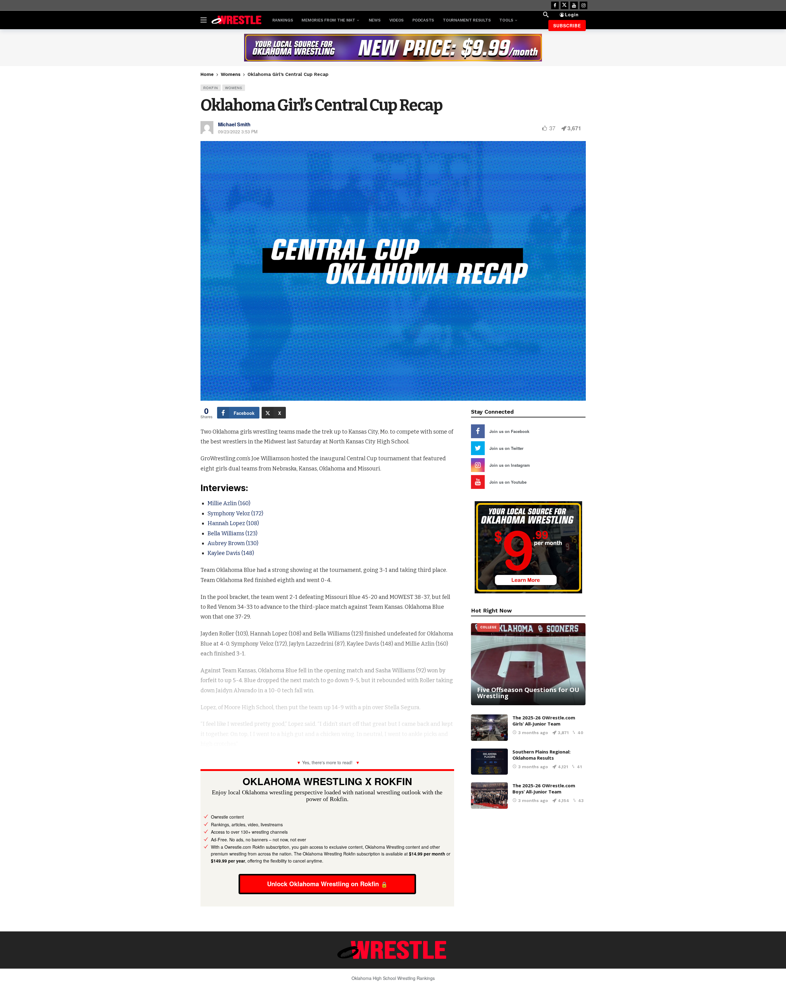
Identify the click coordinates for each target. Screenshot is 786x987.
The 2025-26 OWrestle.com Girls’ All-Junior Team (543, 720)
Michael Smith (234, 124)
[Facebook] (555, 5)
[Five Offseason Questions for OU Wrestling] (528, 664)
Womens (233, 87)
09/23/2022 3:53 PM (238, 131)
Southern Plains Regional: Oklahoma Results (541, 755)
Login (572, 14)
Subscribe (567, 25)
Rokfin (210, 87)
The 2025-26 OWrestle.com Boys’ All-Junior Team (543, 788)
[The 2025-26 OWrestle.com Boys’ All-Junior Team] (489, 795)
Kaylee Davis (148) (231, 553)
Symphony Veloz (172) (235, 513)
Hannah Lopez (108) (233, 523)
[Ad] (393, 47)
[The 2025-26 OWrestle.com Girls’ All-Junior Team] (489, 727)
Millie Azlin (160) (229, 503)
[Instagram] (583, 5)
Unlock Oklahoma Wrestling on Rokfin (323, 883)
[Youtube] (574, 5)
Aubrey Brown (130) (233, 543)
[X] (564, 5)
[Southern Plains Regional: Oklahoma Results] (489, 762)
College (488, 627)
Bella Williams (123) (232, 533)
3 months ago (533, 732)
